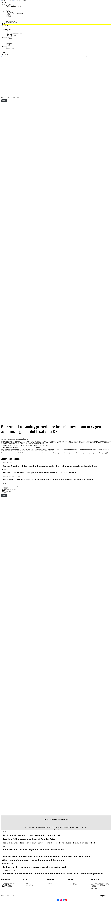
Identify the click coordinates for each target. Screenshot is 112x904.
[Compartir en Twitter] (57, 419)
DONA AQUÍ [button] (56, 829)
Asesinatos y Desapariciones (9, 870)
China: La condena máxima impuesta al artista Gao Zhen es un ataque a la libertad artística (33, 860)
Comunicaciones (73, 884)
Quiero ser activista (29, 885)
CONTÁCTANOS (50, 880)
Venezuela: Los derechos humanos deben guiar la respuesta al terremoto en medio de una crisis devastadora (39, 473)
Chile (4, 846)
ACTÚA (25, 880)
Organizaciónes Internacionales (9, 489)
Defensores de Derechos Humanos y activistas (12, 486)
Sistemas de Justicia (7, 491)
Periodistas (72, 883)
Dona (27, 883)
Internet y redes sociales (8, 863)
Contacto (50, 883)
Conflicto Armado (6, 831)
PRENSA (70, 880)
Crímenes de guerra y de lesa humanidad (11, 476)
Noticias (5, 469)
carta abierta (19, 438)
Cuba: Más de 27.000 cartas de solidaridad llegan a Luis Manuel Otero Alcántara (29, 839)
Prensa (4, 490)
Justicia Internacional (7, 462)
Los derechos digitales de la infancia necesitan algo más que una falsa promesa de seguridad (34, 867)
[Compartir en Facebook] (57, 311)
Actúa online (28, 884)
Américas (5, 483)
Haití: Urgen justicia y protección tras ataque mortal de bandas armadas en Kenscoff (31, 835)
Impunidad (5, 487)
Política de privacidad (7, 886)
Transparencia (6, 884)
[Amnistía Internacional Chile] (13, 0)
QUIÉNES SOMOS (5, 880)
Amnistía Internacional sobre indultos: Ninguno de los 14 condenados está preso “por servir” (34, 850)
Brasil (4, 853)
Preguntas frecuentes (7, 885)
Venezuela (5, 492)
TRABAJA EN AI (94, 888)
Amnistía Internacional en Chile (9, 883)
